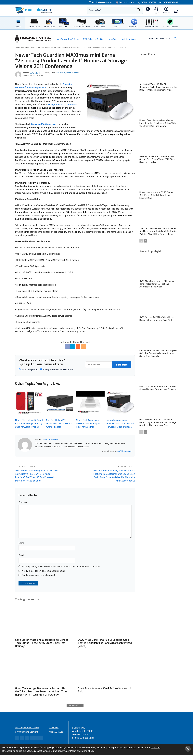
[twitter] (44, 451)
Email (21, 555)
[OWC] (34, 10)
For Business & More (101, 2)
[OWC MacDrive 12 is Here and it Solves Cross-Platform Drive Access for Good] (158, 372)
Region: (126, 2)
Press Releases (72, 73)
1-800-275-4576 (148, 2)
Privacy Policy (69, 751)
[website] (36, 451)
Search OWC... (96, 10)
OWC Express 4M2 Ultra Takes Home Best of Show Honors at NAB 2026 (156, 318)
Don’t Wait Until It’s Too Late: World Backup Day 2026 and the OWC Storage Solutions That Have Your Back (157, 422)
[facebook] (40, 451)
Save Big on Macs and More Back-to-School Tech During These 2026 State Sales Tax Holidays (41, 643)
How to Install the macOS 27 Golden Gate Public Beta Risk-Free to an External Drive (156, 195)
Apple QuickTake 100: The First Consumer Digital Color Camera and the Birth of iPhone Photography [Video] (158, 87)
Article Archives (129, 39)
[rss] (55, 451)
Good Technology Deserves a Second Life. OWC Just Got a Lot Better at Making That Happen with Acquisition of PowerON (41, 691)
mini (29, 87)
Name (21, 543)
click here (155, 747)
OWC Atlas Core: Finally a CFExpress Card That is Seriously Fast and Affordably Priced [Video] (105, 643)
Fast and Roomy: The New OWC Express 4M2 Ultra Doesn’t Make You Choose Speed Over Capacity (158, 353)
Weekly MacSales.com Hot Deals (57, 369)
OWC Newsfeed (37, 73)
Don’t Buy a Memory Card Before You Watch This (104, 690)
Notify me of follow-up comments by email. (43, 571)
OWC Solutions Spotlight (94, 39)
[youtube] (51, 451)
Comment (23, 502)
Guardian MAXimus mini (43, 124)
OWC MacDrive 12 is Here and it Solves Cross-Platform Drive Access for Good (157, 388)
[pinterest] (47, 451)
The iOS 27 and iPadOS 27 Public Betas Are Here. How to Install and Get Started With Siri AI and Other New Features (158, 231)
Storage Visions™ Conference (62, 104)
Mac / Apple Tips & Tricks (68, 39)
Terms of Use (88, 751)
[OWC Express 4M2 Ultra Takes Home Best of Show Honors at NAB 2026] (158, 303)
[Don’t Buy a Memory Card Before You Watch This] (106, 669)
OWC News (60, 73)
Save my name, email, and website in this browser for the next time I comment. (61, 566)
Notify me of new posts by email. (38, 575)
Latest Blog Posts (29, 369)
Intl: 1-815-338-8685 (168, 2)
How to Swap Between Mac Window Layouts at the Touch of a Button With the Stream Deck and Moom (157, 123)
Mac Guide (113, 39)
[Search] (139, 11)
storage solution (40, 87)
